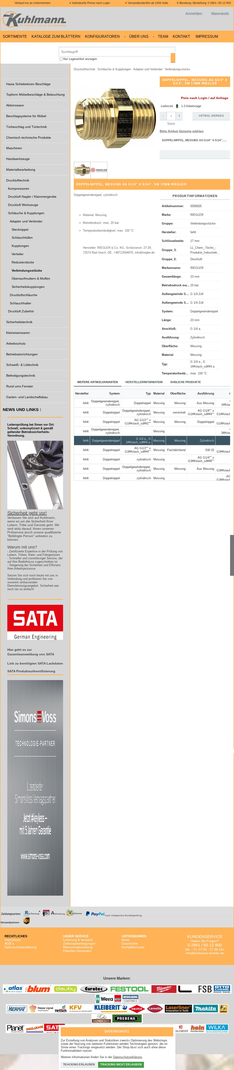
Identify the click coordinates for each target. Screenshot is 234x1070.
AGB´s (9, 943)
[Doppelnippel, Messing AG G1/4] (99, 170)
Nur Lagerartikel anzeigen (80, 59)
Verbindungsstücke (202, 223)
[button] (115, 117)
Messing (196, 346)
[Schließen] (168, 1030)
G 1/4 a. (195, 328)
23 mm (194, 276)
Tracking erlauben (79, 1064)
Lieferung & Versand (78, 940)
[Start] (35, 19)
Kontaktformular (133, 947)
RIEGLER (196, 214)
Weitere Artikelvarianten (97, 382)
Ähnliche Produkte (185, 382)
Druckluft (196, 259)
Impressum (207, 36)
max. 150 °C (198, 373)
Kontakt (181, 36)
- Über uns (136, 36)
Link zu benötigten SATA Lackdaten (35, 663)
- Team (160, 36)
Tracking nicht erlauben (121, 1064)
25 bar (194, 285)
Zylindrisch (197, 337)
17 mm (194, 241)
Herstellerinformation (144, 382)
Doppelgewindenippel (204, 311)
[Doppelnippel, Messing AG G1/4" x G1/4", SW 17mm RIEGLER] (82, 170)
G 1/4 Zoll (196, 294)
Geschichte (130, 943)
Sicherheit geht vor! (27, 513)
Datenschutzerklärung (20, 947)
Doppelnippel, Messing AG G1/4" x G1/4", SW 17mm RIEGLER (196, 140)
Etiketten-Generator (77, 951)
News (126, 940)
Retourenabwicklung (78, 947)
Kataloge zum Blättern (56, 36)
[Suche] (173, 58)
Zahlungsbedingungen (79, 943)
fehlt (193, 232)
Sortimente (15, 36)
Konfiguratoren (102, 36)
